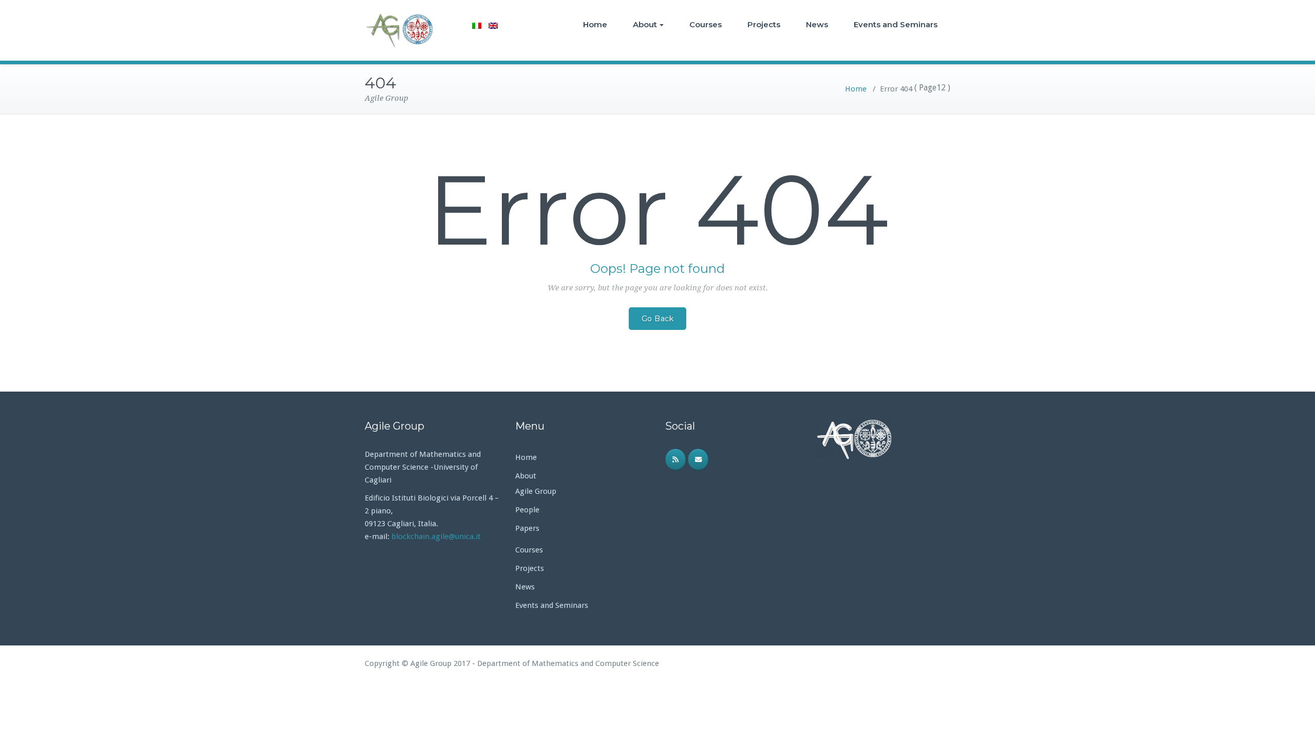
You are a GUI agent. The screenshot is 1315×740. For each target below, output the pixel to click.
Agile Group (535, 491)
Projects (763, 24)
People (527, 509)
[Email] (698, 459)
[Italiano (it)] (476, 26)
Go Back (658, 318)
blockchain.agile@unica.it (437, 536)
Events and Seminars (895, 24)
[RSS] (675, 459)
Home (595, 24)
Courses (705, 24)
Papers (527, 528)
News (817, 24)
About (645, 24)
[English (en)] (493, 26)
